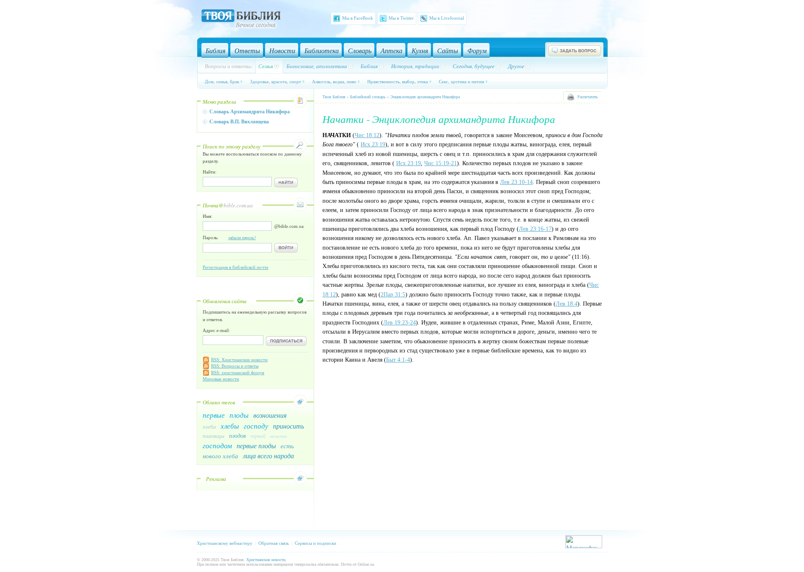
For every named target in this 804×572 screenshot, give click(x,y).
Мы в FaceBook (357, 17)
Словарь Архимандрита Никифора (249, 112)
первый (257, 435)
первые (214, 415)
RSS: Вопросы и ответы (234, 365)
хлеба (209, 426)
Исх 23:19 (373, 144)
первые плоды (256, 445)
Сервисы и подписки (315, 543)
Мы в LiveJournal (446, 17)
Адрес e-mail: (216, 330)
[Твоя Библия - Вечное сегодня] (241, 19)
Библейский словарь (368, 96)
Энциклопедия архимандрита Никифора (425, 96)
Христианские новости (265, 559)
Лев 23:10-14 (516, 182)
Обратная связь (273, 543)
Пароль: (229, 237)
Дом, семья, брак (222, 81)
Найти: (209, 171)
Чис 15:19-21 (440, 163)
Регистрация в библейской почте (235, 267)
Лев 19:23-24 (399, 322)
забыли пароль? (242, 237)
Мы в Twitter (401, 17)
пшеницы (213, 435)
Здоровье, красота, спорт (275, 81)
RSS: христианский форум (237, 372)
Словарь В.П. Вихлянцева (239, 122)
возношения (269, 415)
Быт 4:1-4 (398, 360)
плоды (239, 415)
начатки (278, 436)
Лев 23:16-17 (535, 229)
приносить (288, 425)
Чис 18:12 (367, 135)
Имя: (207, 216)
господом (217, 445)
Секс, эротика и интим (461, 81)
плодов (237, 435)
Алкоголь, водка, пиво (334, 81)
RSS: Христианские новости (239, 359)
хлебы (230, 426)
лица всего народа (268, 455)
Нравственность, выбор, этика (397, 81)
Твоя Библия (333, 96)
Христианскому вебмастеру (225, 543)
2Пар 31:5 (393, 294)
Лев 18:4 (566, 304)
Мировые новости (221, 378)
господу (256, 426)
